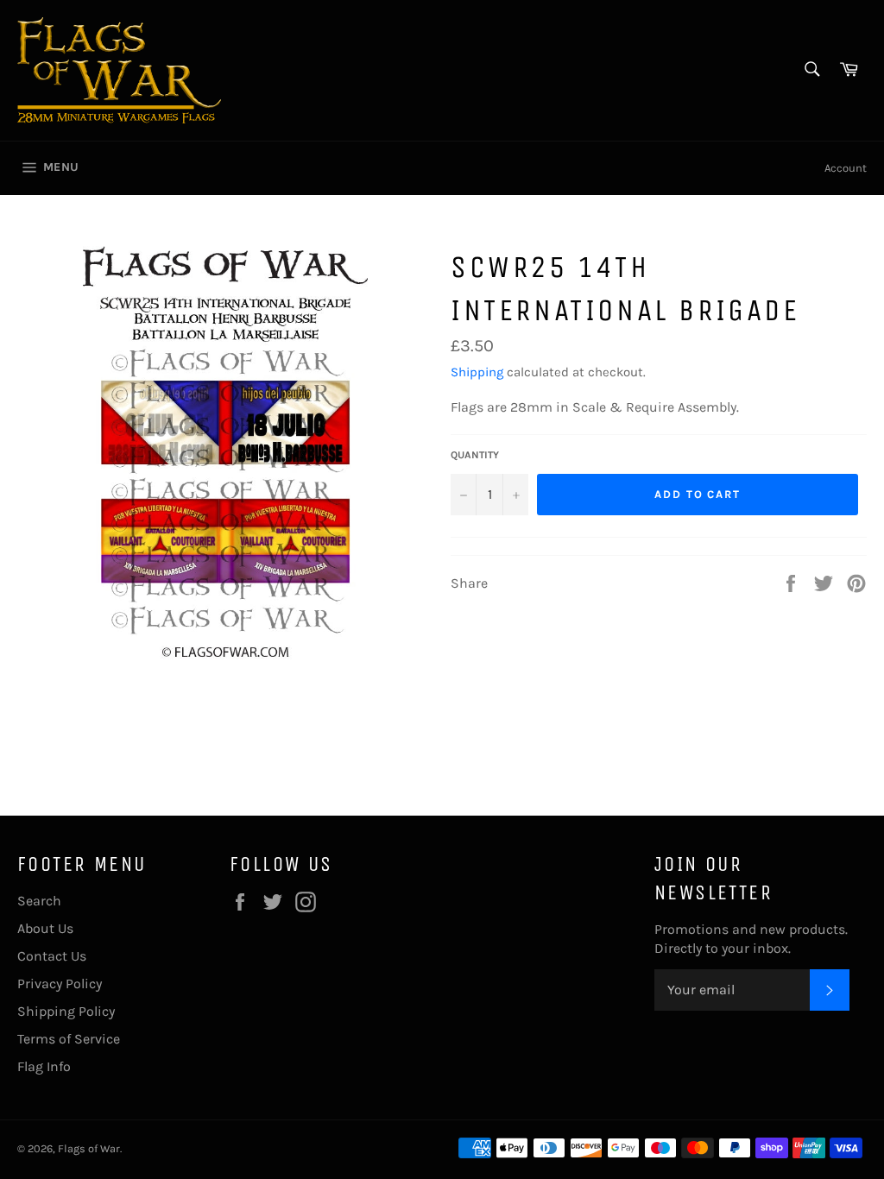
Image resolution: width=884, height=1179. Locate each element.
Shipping (477, 372)
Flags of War (89, 1148)
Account (845, 167)
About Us (45, 928)
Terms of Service (68, 1039)
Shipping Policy (66, 1011)
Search (39, 900)
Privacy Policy (59, 983)
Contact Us (51, 956)
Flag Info (44, 1066)
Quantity (475, 455)
